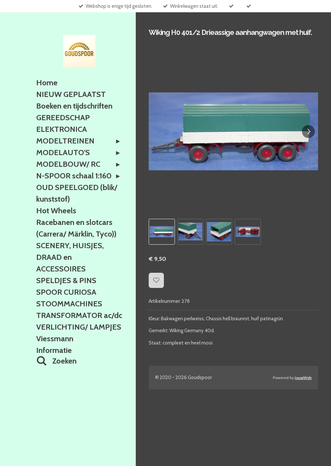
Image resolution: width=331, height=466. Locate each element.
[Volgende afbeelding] (308, 131)
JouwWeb (303, 377)
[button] (162, 232)
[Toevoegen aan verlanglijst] (156, 280)
